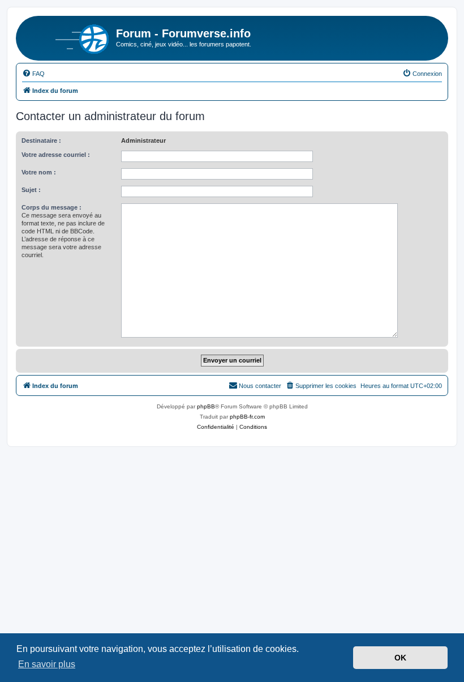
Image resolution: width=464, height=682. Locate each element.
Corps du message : (51, 207)
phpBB (206, 406)
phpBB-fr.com (247, 417)
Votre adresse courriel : (56, 154)
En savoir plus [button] (46, 664)
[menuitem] (33, 73)
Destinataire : (41, 140)
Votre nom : (39, 172)
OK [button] (400, 657)
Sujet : (31, 189)
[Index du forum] (67, 37)
